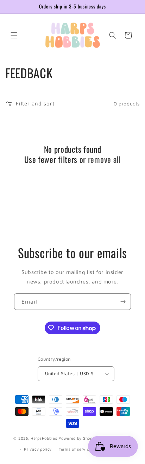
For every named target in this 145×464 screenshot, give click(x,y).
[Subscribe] (123, 301)
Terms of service (75, 449)
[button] (14, 35)
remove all (104, 159)
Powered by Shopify (78, 438)
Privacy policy (38, 449)
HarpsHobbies (44, 438)
